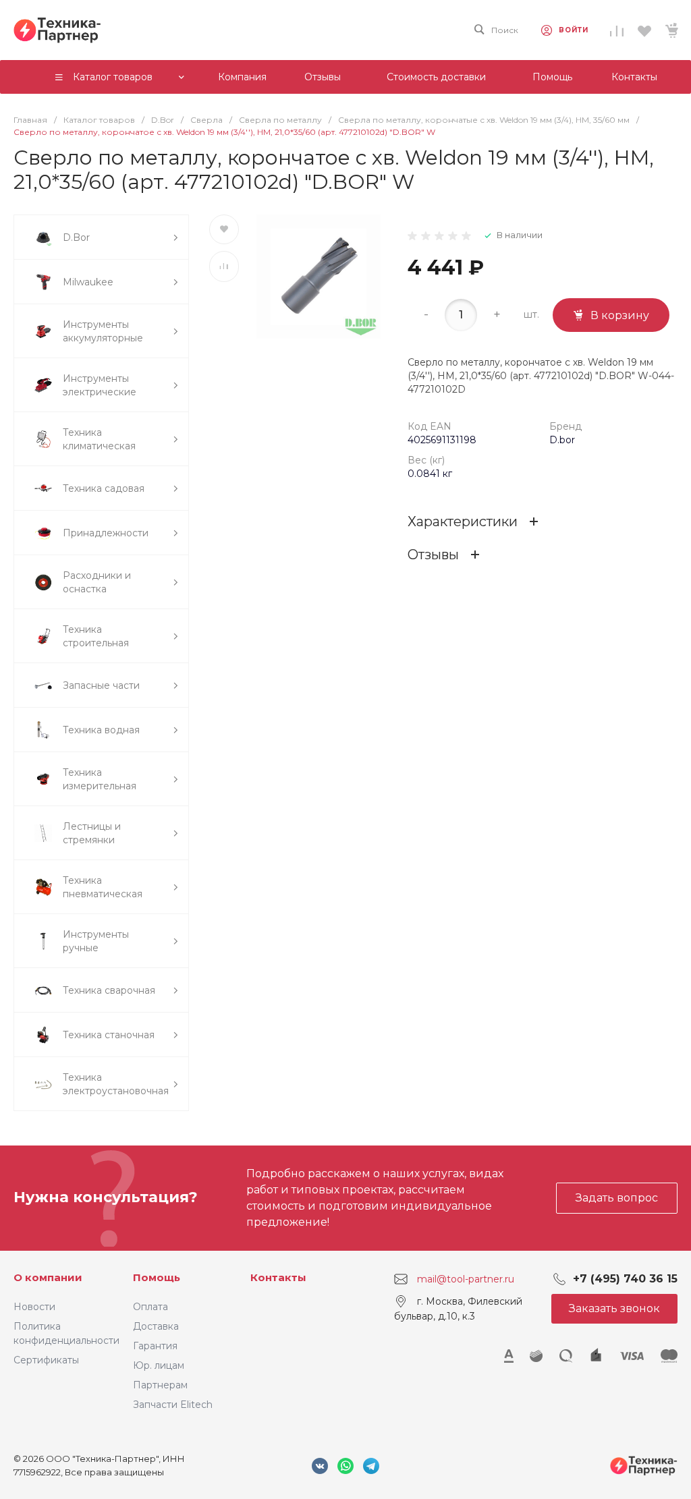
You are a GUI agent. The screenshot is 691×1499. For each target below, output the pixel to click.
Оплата (150, 1307)
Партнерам (160, 1385)
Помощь (156, 1277)
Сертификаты (46, 1360)
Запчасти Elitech (173, 1404)
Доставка (156, 1326)
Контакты (278, 1277)
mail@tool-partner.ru (465, 1278)
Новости (34, 1307)
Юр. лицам (158, 1365)
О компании (47, 1277)
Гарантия (155, 1346)
